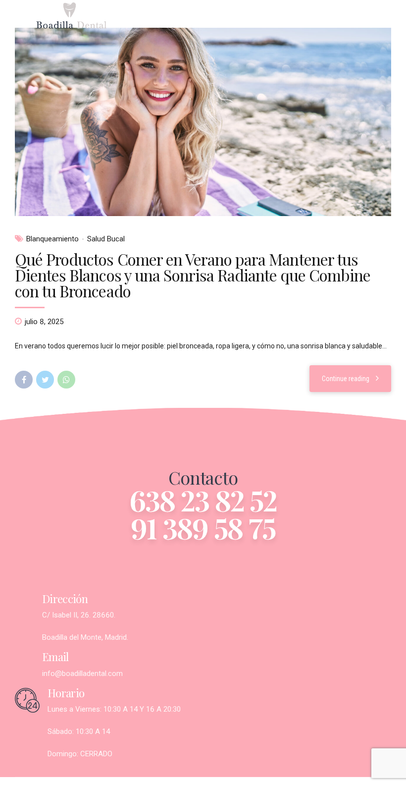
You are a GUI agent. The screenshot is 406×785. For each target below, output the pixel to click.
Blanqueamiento (52, 238)
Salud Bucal (106, 238)
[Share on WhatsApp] (66, 380)
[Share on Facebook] (24, 380)
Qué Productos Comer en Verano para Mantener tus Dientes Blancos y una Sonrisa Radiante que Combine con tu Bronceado (192, 274)
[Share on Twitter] (45, 380)
